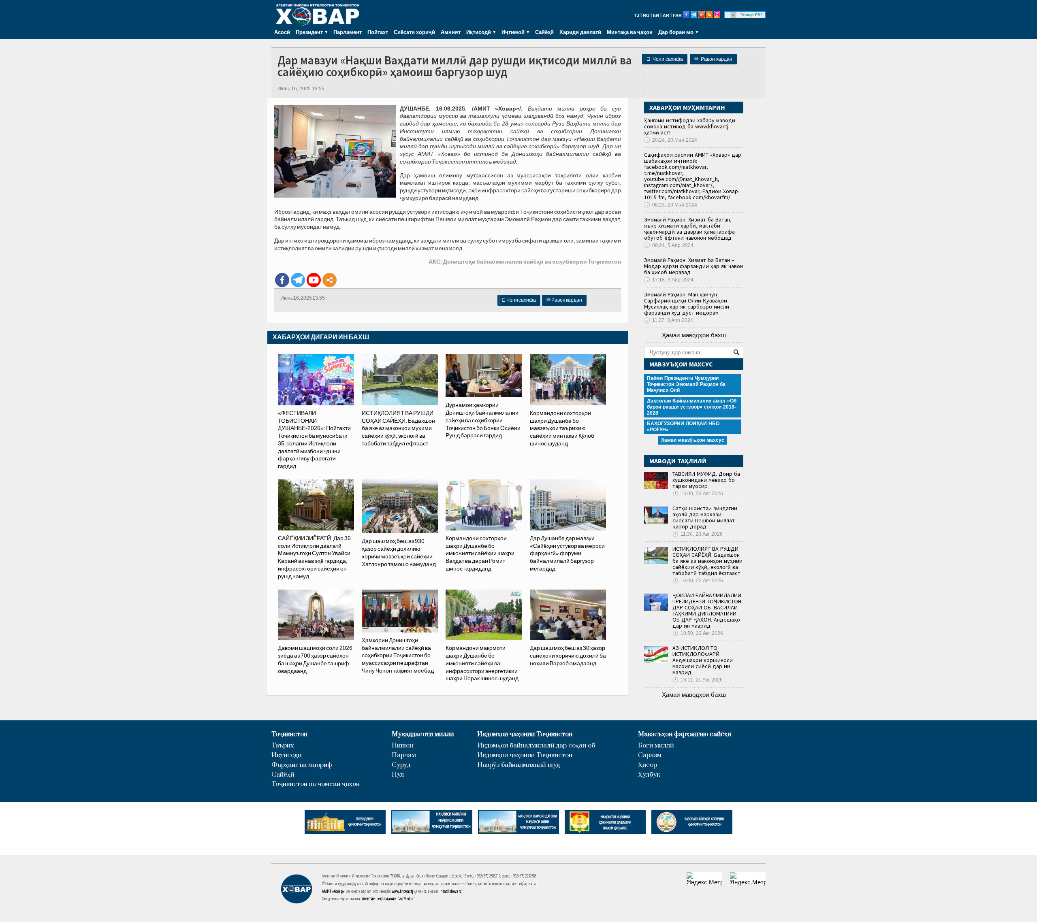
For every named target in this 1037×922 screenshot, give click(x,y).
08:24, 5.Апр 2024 (668, 245)
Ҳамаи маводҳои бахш (694, 335)
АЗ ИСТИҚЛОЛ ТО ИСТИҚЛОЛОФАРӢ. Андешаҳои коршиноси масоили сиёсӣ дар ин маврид (702, 660)
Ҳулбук (649, 775)
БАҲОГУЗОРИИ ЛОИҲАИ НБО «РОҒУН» (683, 426)
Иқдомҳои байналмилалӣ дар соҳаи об (536, 746)
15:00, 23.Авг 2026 (697, 493)
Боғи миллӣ (656, 746)
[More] (329, 280)
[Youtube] (314, 280)
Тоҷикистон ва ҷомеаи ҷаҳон (315, 784)
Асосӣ (282, 32)
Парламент (347, 32)
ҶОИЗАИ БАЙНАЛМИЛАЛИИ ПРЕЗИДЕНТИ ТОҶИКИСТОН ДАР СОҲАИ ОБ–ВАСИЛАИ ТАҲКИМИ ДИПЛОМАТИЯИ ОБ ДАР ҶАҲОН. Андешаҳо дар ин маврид (706, 610)
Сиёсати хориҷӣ (414, 32)
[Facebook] (282, 280)
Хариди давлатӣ (580, 32)
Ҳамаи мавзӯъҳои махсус (692, 440)
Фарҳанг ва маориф (301, 765)
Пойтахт (377, 32)
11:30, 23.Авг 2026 (697, 534)
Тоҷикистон (289, 734)
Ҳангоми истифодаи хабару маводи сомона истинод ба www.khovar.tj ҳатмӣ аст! (689, 126)
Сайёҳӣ (544, 32)
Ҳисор (647, 765)
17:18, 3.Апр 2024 (668, 280)
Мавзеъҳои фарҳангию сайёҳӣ (685, 734)
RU (646, 15)
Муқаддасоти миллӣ (423, 734)
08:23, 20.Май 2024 (670, 205)
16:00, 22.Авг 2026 (697, 580)
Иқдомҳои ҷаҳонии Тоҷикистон (524, 734)
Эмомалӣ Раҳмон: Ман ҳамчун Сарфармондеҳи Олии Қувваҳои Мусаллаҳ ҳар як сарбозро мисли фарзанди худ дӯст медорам (686, 303)
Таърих (282, 746)
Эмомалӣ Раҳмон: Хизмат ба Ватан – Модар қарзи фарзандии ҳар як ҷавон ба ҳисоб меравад (693, 266)
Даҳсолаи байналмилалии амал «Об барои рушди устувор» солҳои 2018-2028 (691, 407)
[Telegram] (298, 280)
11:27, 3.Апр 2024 (668, 320)
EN (656, 15)
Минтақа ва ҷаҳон (630, 32)
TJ (636, 15)
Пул (398, 775)
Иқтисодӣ (286, 755)
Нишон (402, 746)
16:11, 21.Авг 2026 (697, 680)
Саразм (649, 755)
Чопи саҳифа (665, 59)
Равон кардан (713, 59)
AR (666, 15)
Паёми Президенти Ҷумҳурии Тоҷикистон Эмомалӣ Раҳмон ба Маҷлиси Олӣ (686, 384)
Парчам (404, 755)
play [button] (733, 15)
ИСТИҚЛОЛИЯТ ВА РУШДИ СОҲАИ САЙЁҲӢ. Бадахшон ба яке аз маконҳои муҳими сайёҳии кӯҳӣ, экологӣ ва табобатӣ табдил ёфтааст (707, 561)
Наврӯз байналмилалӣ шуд (518, 765)
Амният (451, 32)
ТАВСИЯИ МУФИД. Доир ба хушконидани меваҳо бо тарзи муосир (706, 480)
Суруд (401, 765)
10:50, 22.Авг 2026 (697, 633)
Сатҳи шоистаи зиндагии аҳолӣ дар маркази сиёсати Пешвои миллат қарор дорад (704, 517)
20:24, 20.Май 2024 (670, 140)
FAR (677, 15)
